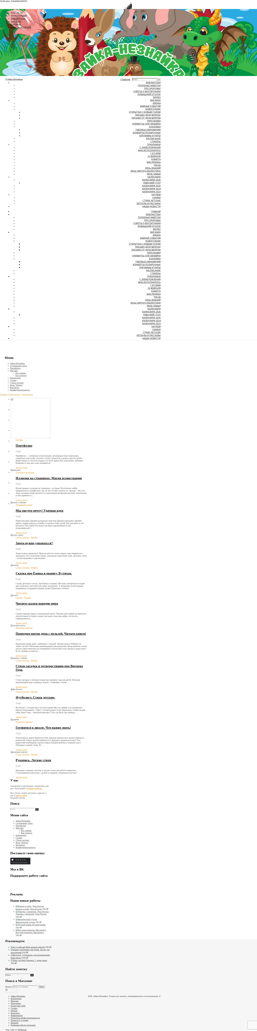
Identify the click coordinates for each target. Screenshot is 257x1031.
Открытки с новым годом (145, 112)
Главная (3, 394)
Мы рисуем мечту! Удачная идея (39, 510)
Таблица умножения (148, 129)
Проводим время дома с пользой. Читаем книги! (51, 633)
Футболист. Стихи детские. (35, 697)
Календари (154, 176)
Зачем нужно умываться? (34, 543)
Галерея (19, 440)
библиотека (27, 394)
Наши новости (151, 206)
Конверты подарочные (147, 132)
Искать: (8, 987)
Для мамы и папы (150, 135)
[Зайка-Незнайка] (13, 79)
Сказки (19, 598)
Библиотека (153, 82)
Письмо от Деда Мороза (146, 117)
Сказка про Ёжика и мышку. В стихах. (44, 573)
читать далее (21, 467)
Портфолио (24, 445)
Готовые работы (34, 788)
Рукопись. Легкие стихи (33, 760)
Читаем (156, 194)
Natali (18, 451)
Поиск (41, 987)
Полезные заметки (24, 628)
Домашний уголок (24, 505)
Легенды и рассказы (25, 472)
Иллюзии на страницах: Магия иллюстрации (49, 478)
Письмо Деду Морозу (148, 115)
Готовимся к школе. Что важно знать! (43, 727)
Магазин (155, 100)
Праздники (154, 144)
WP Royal (22, 1030)
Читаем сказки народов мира (37, 603)
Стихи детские (22, 537)
